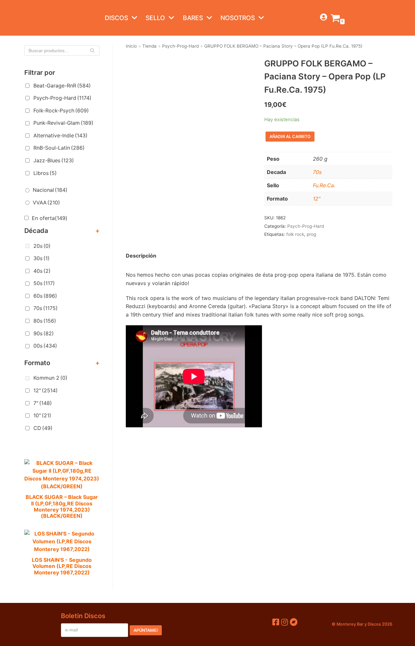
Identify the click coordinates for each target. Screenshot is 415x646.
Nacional (50, 190)
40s (42, 271)
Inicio (131, 46)
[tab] (141, 256)
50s (44, 283)
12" (45, 390)
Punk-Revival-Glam (63, 123)
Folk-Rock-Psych (61, 110)
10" (42, 415)
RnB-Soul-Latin (59, 147)
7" (42, 403)
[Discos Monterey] (37, 18)
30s (41, 258)
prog (311, 234)
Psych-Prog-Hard (62, 98)
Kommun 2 (50, 378)
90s (43, 333)
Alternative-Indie (60, 135)
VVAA (46, 202)
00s (45, 345)
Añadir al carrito (290, 136)
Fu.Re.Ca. (324, 185)
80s (44, 320)
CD (43, 428)
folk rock (295, 234)
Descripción (141, 255)
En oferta (49, 218)
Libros (45, 173)
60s (45, 296)
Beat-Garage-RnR (62, 85)
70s (45, 308)
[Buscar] (92, 50)
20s (42, 246)
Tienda (149, 46)
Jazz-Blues (53, 160)
